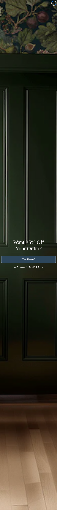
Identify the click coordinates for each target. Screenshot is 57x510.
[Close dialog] (54, 3)
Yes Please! (28, 259)
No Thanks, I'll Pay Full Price (28, 267)
